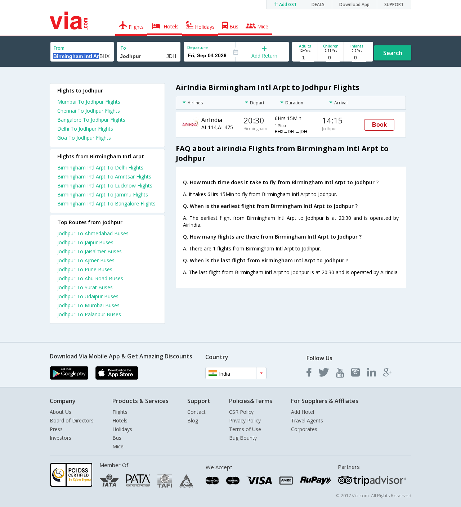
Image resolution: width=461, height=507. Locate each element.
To (123, 48)
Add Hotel (302, 411)
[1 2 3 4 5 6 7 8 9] (305, 58)
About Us (60, 411)
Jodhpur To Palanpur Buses (89, 314)
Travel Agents (307, 420)
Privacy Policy (245, 420)
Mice (118, 446)
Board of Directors (72, 420)
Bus (116, 437)
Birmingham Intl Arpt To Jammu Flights (102, 194)
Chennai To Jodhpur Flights (88, 110)
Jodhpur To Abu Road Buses (90, 278)
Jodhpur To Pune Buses (84, 269)
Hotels (119, 420)
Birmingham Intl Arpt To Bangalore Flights (106, 203)
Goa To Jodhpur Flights (84, 137)
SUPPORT (394, 4)
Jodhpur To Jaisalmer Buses (89, 251)
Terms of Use (245, 429)
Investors (60, 437)
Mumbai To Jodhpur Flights (88, 101)
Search (392, 53)
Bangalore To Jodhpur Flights (91, 119)
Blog (192, 420)
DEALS (318, 4)
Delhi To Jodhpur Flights (85, 128)
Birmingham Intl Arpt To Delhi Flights (100, 167)
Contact (196, 411)
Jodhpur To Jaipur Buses (85, 242)
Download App (354, 4)
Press (56, 429)
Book (379, 125)
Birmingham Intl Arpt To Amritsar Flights (104, 176)
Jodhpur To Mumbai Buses (88, 305)
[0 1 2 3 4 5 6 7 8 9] (331, 58)
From (59, 48)
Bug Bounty (243, 437)
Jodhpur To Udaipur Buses (87, 296)
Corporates (304, 429)
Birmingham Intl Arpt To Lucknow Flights (104, 185)
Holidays (122, 429)
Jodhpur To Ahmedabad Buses (93, 233)
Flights (119, 411)
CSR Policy (241, 411)
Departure (197, 47)
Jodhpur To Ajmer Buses (86, 260)
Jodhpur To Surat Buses (85, 287)
